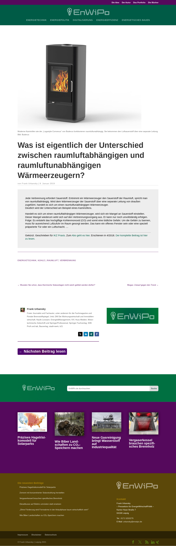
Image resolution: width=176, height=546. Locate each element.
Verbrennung (68, 260)
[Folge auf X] (80, 334)
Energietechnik (27, 260)
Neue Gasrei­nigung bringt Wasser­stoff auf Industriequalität (106, 442)
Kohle (41, 260)
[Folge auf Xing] (91, 334)
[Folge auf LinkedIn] (86, 334)
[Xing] (157, 542)
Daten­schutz (51, 535)
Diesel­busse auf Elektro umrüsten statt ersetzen (40, 504)
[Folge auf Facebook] (97, 334)
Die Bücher (153, 3)
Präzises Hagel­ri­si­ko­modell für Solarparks (32, 441)
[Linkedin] (153, 542)
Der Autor (126, 3)
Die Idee (115, 3)
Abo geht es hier (81, 235)
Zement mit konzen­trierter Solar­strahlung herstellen (42, 493)
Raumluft (52, 260)
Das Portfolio (139, 3)
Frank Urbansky (30, 183)
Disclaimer (36, 535)
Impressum (23, 535)
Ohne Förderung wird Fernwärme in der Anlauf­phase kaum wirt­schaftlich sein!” (54, 510)
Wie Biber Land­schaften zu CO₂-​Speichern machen (69, 445)
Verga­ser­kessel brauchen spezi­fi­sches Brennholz (142, 443)
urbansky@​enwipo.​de (132, 521)
